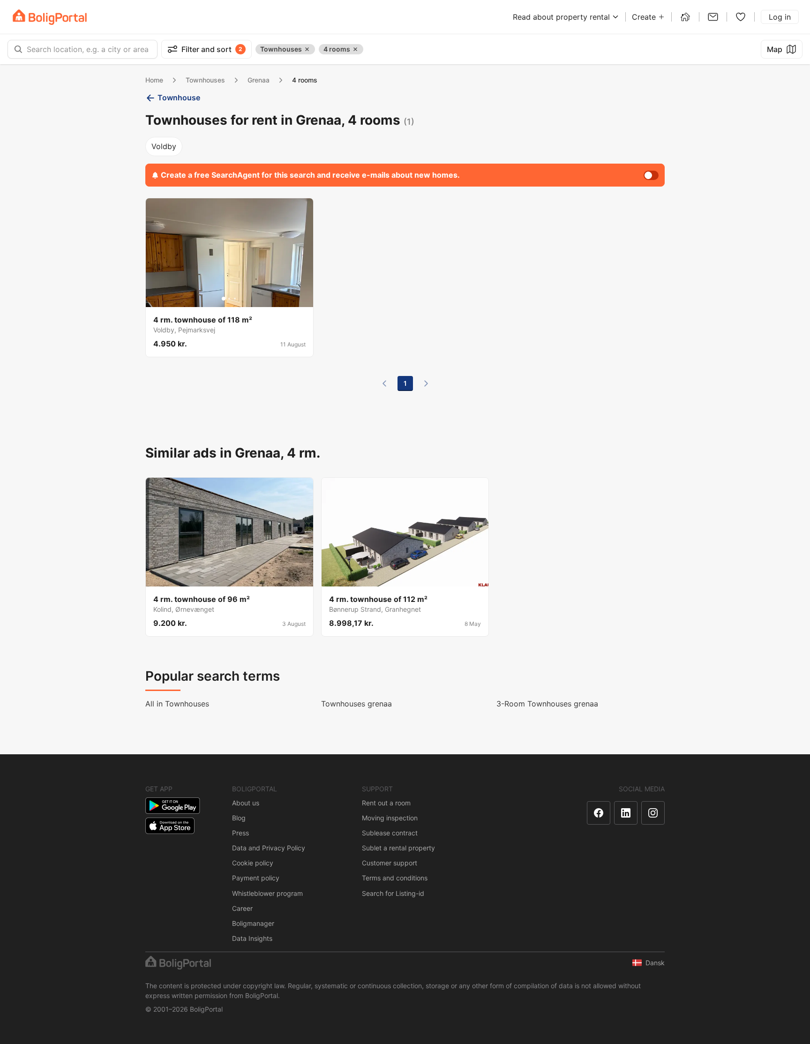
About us (245, 803)
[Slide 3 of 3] (235, 298)
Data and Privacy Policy (268, 848)
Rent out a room (386, 803)
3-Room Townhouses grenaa (547, 703)
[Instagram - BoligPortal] (653, 813)
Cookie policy (252, 863)
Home (154, 80)
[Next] (426, 383)
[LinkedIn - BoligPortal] (626, 813)
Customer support (389, 863)
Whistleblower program (267, 893)
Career (242, 908)
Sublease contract (390, 833)
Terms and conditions (395, 878)
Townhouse (179, 97)
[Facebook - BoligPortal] (598, 813)
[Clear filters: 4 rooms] (355, 49)
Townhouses (205, 80)
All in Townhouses (177, 703)
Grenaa (259, 80)
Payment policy (255, 878)
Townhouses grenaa (356, 703)
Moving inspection (390, 818)
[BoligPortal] (50, 17)
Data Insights (252, 938)
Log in (780, 17)
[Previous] (384, 383)
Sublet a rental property (398, 848)
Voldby (163, 146)
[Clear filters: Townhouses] (307, 49)
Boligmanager (253, 923)
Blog (239, 818)
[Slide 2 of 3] (229, 298)
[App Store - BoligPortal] (170, 826)
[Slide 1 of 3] (223, 298)
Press (240, 833)
